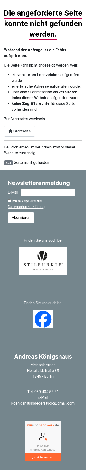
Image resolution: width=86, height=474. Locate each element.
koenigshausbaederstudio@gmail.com (43, 403)
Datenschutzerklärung (26, 207)
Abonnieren (21, 217)
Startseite (21, 131)
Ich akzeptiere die (26, 204)
